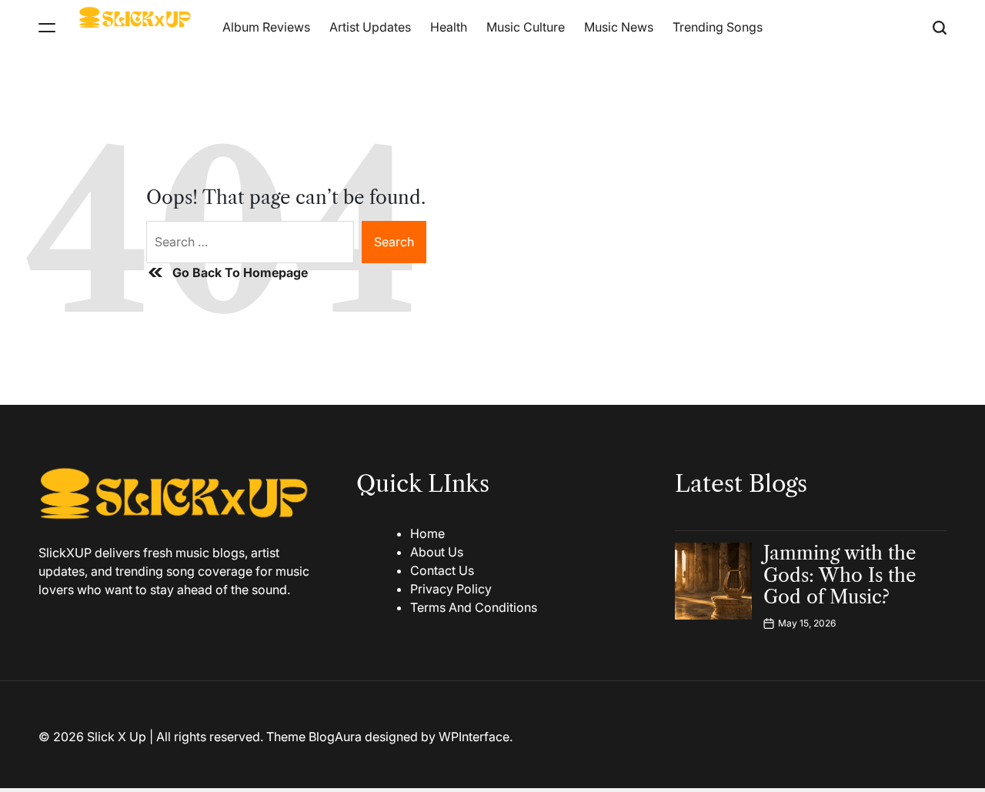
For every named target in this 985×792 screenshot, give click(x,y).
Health (448, 27)
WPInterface (474, 736)
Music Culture (525, 27)
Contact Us (442, 570)
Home (427, 533)
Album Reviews (266, 27)
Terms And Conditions (473, 607)
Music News (618, 27)
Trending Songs (718, 27)
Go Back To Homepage (240, 272)
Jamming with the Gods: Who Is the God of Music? (839, 575)
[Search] (940, 27)
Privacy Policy (451, 589)
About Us (436, 552)
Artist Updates (370, 27)
